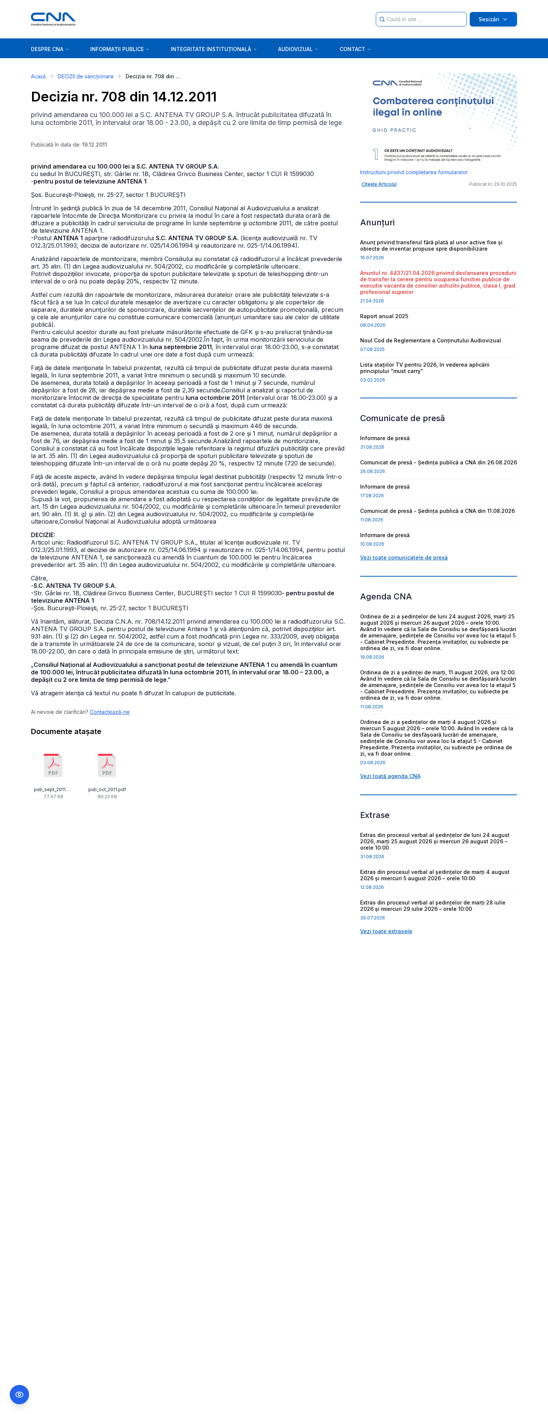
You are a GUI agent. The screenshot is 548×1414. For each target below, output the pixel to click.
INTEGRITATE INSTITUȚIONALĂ (211, 49)
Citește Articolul (379, 184)
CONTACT (352, 49)
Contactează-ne (110, 712)
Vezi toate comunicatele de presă (404, 557)
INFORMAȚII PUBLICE (117, 49)
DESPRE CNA (47, 49)
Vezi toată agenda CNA (390, 776)
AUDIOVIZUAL (295, 49)
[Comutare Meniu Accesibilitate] (19, 1394)
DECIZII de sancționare (86, 76)
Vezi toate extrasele (386, 931)
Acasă (38, 76)
